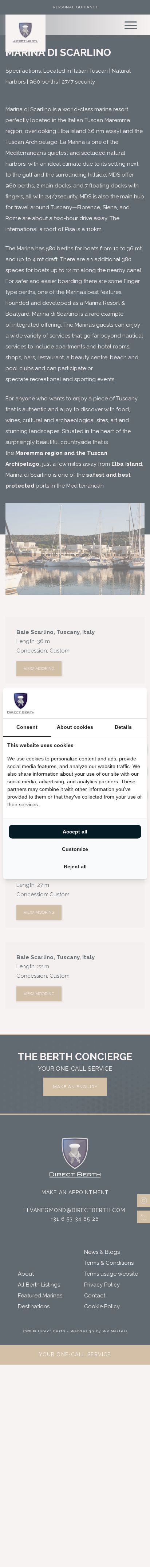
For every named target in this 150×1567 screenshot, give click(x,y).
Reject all (75, 866)
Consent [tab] (27, 727)
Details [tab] (123, 727)
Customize (75, 849)
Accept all (75, 832)
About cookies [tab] (75, 727)
